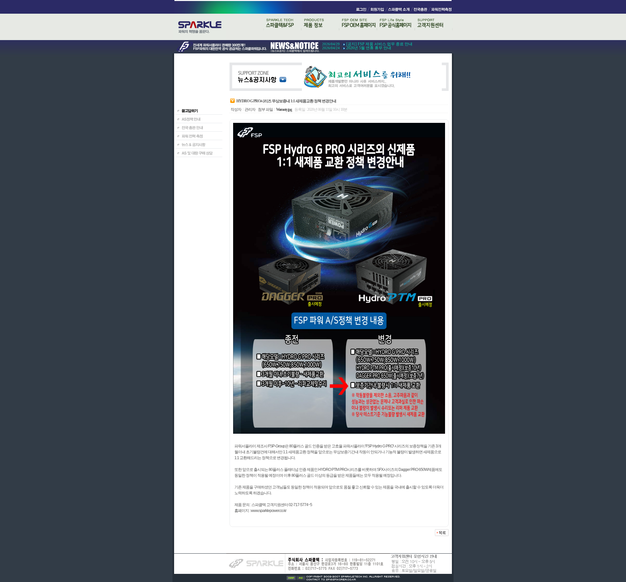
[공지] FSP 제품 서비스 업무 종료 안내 (379, 44)
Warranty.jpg (284, 109)
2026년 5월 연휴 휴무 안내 (368, 48)
